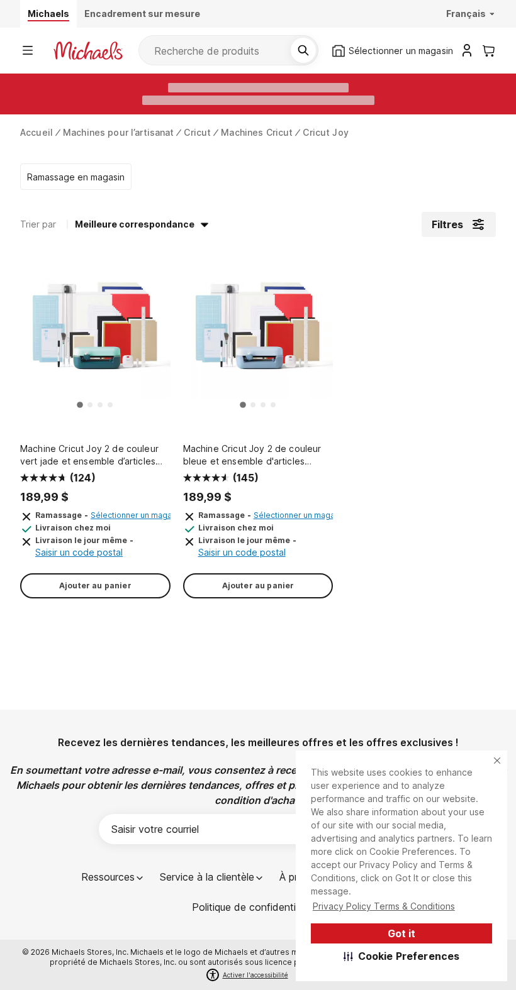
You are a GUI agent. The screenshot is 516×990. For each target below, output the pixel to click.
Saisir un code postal (79, 552)
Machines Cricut (257, 132)
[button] (402, 956)
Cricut (197, 132)
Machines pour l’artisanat (118, 132)
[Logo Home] (88, 50)
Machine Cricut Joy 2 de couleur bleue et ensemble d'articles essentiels (252, 455)
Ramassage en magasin (76, 177)
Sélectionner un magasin (136, 515)
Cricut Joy (325, 132)
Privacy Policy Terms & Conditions (384, 906)
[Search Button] (303, 50)
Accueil (36, 132)
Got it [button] (401, 933)
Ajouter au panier (95, 585)
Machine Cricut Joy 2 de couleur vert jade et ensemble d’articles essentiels (89, 455)
